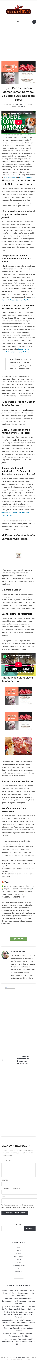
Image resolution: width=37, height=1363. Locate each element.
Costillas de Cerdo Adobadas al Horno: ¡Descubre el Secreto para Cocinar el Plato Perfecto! (18, 1314)
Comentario (7, 1161)
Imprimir (20, 939)
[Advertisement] (18, 43)
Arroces (18, 1248)
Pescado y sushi (19, 1266)
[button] (18, 21)
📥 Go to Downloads (9, 177)
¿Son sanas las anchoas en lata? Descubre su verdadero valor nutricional (23, 1060)
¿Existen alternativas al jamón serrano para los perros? (17, 875)
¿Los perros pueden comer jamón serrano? (17, 861)
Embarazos (18, 1257)
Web (3, 1197)
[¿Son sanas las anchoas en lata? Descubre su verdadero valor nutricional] (10, 1060)
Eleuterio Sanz (17, 104)
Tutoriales (18, 1272)
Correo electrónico (11, 1188)
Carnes (18, 1251)
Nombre (5, 1180)
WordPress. (20, 1357)
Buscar (18, 1224)
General (18, 1260)
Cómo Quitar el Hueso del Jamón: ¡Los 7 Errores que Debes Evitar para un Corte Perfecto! (18, 1328)
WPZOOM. (26, 1359)
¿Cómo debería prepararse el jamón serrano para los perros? (17, 870)
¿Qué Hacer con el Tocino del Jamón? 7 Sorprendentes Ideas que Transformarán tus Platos (18, 1341)
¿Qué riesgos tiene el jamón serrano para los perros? (18, 864)
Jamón (22, 107)
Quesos (18, 1269)
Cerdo (18, 1254)
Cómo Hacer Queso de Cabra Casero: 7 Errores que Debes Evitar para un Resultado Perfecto (18, 1301)
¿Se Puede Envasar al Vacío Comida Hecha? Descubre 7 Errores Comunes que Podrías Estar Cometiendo (18, 1293)
